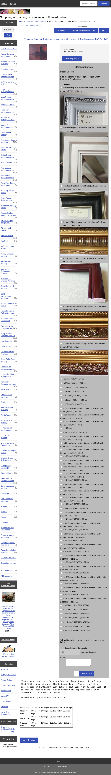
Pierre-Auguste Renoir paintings (9, 200)
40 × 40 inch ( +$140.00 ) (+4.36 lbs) (76, 573)
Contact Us (5, 696)
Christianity (5, 522)
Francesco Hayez (9, 105)
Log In (13, 4)
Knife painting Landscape (9, 467)
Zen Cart (73, 772)
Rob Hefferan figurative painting (9, 368)
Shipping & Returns (8, 675)
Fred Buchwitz (9, 341)
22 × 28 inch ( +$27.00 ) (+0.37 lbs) (75, 504)
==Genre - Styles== (8, 558)
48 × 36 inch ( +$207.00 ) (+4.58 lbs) (76, 584)
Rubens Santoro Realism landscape (9, 215)
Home (4, 4)
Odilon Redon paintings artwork (9, 157)
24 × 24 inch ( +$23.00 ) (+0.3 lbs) (75, 480)
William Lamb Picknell (9, 229)
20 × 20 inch (67, 428)
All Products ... (6, 576)
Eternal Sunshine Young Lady (9, 444)
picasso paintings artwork (9, 191)
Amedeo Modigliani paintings (9, 63)
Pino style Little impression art (9, 327)
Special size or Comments (76, 648)
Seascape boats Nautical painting (9, 480)
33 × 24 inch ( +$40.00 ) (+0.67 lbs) (75, 508)
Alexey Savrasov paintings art (9, 55)
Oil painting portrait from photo (9, 544)
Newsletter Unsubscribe (5, 713)
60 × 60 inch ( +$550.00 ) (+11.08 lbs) (76, 626)
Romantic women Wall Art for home (9, 313)
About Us (4, 669)
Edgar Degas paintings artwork (9, 91)
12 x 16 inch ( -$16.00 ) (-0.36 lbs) (75, 391)
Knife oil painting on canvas (9, 452)
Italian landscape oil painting (9, 487)
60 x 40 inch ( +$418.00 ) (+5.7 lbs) (75, 609)
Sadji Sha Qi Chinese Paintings (9, 280)
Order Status (6, 701)
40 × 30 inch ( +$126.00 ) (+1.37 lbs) (76, 562)
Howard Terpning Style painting (7, 375)
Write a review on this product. (8, 655)
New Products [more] (8, 584)
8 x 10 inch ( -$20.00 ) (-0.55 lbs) (74, 383)
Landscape (9, 493)
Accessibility (6, 691)
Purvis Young (9, 415)
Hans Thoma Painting (9, 133)
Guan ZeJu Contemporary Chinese (9, 271)
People (9, 517)
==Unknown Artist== (5, 436)
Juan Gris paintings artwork (9, 148)
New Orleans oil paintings (9, 500)
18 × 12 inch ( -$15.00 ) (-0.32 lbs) (75, 396)
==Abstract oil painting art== (9, 429)
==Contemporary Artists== (7, 247)
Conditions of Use (8, 685)
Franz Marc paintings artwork (9, 112)
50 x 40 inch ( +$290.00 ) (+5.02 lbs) (76, 605)
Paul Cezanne (9, 163)
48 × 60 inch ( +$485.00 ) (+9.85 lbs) (76, 618)
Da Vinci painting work (9, 83)
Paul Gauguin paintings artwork (9, 170)
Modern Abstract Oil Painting (9, 421)
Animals (9, 506)
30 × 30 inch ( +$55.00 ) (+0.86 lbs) (75, 530)
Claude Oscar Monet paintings (35, 21)
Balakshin (9, 402)
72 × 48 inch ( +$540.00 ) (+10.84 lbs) (76, 622)
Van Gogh (9, 241)
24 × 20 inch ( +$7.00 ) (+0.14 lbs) (75, 432)
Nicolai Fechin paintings (9, 396)
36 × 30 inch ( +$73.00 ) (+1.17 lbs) (75, 540)
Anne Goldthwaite (9, 70)
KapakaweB (9, 389)
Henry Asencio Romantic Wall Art (9, 335)
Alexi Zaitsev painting (9, 262)
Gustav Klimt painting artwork (9, 126)
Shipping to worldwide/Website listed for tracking (8, 729)
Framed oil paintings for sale (9, 551)
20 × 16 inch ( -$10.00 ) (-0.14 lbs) (75, 404)
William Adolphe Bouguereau (9, 222)
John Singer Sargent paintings (9, 141)
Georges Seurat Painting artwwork (9, 119)
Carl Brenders (9, 346)
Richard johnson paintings (9, 409)
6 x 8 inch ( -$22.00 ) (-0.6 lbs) (73, 379)
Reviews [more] (8, 640)
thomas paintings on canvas (9, 304)
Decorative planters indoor (8, 564)
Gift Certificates (9, 571)
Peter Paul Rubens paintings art (9, 184)
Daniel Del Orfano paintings (9, 360)
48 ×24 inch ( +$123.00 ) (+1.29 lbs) (76, 551)
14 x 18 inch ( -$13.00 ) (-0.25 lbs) (75, 400)
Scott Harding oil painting (9, 287)
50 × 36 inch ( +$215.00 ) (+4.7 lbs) (75, 594)
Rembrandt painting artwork (9, 207)
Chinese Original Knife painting (9, 459)
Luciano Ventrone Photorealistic (9, 353)
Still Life (9, 512)
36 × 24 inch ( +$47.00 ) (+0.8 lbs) (75, 519)
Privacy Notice (6, 680)
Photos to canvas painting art (9, 536)
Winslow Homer (9, 236)
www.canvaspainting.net (54, 772)
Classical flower (9, 473)
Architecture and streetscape (7, 529)
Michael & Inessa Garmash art (9, 319)
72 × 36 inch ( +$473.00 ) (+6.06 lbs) (76, 613)
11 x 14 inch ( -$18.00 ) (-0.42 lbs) (75, 387)
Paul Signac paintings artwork (9, 177)
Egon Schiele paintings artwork (9, 99)
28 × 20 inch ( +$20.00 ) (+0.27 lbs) (75, 456)
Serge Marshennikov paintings (9, 296)
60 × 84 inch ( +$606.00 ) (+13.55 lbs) (76, 630)
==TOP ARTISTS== (9, 49)
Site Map (4, 707)
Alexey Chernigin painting (9, 255)
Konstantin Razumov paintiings (9, 384)
